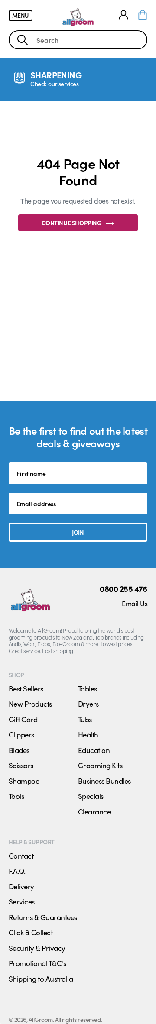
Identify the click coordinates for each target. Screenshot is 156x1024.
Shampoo (24, 780)
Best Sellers (26, 688)
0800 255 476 (123, 588)
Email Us (134, 603)
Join (78, 532)
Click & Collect (30, 932)
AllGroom (41, 1019)
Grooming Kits (100, 765)
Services (22, 901)
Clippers (21, 734)
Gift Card (23, 719)
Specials (91, 796)
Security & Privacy (37, 948)
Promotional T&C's (37, 963)
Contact (21, 855)
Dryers (88, 703)
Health (88, 734)
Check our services (54, 83)
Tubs (85, 719)
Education (94, 750)
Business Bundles (104, 780)
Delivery (21, 886)
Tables (87, 688)
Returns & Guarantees (43, 917)
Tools (16, 796)
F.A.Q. (17, 871)
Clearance (94, 811)
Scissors (21, 765)
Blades (19, 750)
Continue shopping (72, 222)
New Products (30, 703)
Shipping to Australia (41, 978)
